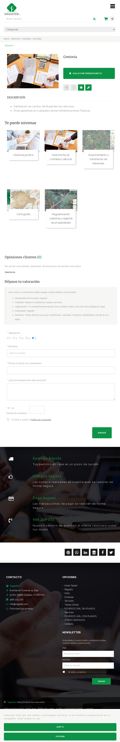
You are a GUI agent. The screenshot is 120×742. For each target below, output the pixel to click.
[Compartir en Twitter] (111, 553)
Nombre (66, 660)
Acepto (60, 727)
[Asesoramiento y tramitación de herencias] (98, 141)
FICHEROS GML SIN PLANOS (80, 608)
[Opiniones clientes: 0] (81, 87)
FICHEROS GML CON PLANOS (81, 616)
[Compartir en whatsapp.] (76, 553)
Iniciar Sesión (71, 585)
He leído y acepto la (87, 672)
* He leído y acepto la (30, 419)
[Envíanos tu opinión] (88, 87)
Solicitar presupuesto (87, 73)
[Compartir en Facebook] (102, 553)
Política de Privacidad (14, 708)
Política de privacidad (41, 419)
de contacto (21, 608)
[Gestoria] (33, 71)
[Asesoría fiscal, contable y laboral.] (61, 141)
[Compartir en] (66, 87)
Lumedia (89, 708)
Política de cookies (46, 708)
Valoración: (14, 333)
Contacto (69, 624)
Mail (64, 648)
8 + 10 (10, 408)
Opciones (60, 736)
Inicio (67, 593)
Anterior (9, 45)
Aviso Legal (30, 708)
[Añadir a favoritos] (74, 87)
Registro (69, 589)
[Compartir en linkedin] (85, 553)
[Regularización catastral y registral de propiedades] (61, 200)
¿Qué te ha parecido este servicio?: (27, 380)
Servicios (69, 600)
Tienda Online (72, 604)
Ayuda (59, 708)
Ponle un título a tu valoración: (25, 363)
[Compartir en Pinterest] (68, 553)
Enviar (101, 681)
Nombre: (13, 346)
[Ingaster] (12, 8)
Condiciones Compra (73, 708)
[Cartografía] (23, 200)
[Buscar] (94, 19)
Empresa (69, 597)
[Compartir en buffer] (94, 553)
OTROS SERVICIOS (75, 620)
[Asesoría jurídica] (23, 141)
